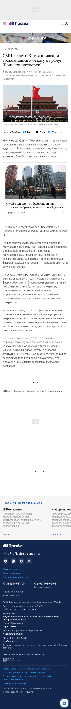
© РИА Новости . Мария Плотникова (19, 124)
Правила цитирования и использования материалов (27, 669)
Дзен (42, 132)
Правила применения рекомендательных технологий (27, 676)
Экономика (35, 38)
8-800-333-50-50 (13, 594)
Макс (30, 132)
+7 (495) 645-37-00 (14, 583)
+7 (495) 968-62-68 (45, 585)
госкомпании (54, 391)
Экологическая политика (14, 683)
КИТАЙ (7, 391)
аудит (40, 391)
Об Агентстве (10, 569)
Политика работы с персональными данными (24, 672)
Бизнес (31, 391)
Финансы (18, 391)
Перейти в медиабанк (48, 124)
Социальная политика (13, 680)
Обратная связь (12, 573)
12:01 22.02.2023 (10, 49)
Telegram (57, 132)
